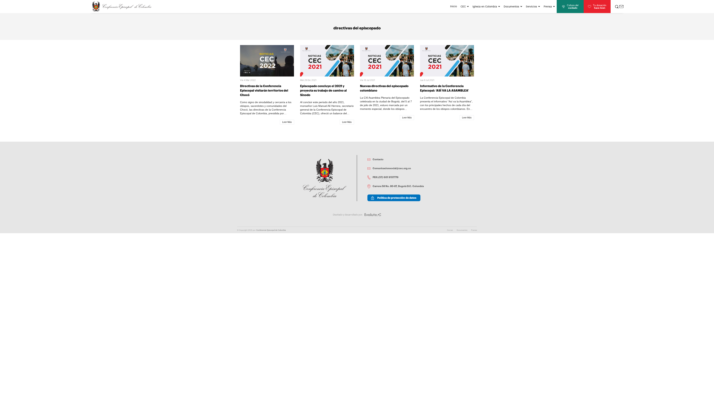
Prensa (548, 6)
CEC (463, 6)
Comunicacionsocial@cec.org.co (392, 168)
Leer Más (287, 122)
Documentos (511, 6)
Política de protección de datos (396, 198)
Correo (450, 230)
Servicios (531, 6)
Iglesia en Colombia (484, 6)
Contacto (378, 159)
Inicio (453, 6)
